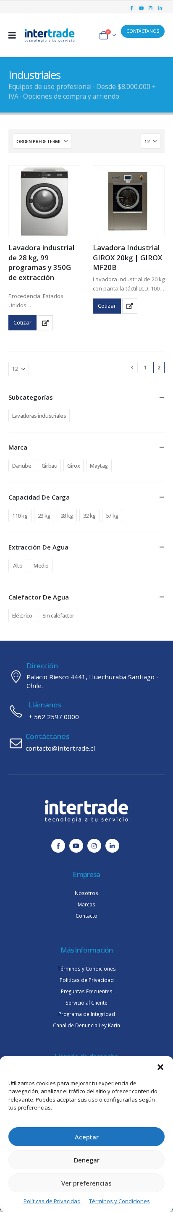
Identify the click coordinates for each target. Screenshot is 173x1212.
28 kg (66, 515)
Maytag (99, 465)
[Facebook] (131, 7)
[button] (160, 1067)
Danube (21, 465)
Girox (73, 465)
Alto (17, 565)
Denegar (87, 1160)
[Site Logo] (49, 35)
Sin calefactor (58, 615)
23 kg (44, 515)
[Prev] (132, 367)
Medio (41, 565)
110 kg (20, 515)
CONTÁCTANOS (142, 31)
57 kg (112, 515)
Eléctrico (22, 615)
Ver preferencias (86, 1183)
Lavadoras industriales (39, 415)
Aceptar (87, 1137)
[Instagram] (150, 7)
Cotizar (22, 322)
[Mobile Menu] (14, 35)
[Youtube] (141, 7)
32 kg (89, 515)
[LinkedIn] (160, 7)
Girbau (50, 465)
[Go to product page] (44, 201)
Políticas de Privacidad (52, 1201)
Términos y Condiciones (119, 1201)
